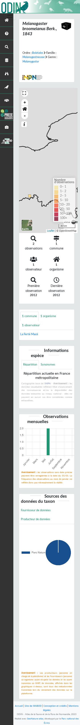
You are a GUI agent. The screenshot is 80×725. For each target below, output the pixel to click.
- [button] (25, 115)
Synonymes (48, 364)
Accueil (19, 705)
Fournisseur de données (36, 510)
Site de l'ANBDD (33, 705)
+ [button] (25, 102)
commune (29, 316)
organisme (48, 316)
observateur (31, 325)
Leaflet (50, 231)
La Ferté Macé (29, 334)
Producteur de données (35, 519)
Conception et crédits (55, 705)
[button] (24, 109)
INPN (48, 383)
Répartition (30, 364)
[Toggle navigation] (10, 15)
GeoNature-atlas (35, 719)
